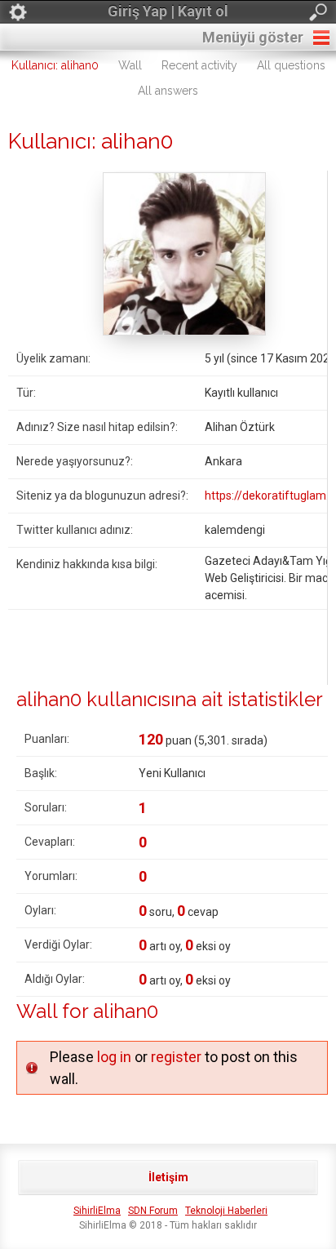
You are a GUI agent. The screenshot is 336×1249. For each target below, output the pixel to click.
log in (114, 1056)
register (176, 1056)
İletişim (168, 1177)
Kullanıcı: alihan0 (55, 65)
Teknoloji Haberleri (226, 1210)
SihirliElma (97, 1210)
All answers (168, 90)
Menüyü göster (252, 37)
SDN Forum (153, 1210)
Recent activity (199, 65)
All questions (291, 65)
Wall (130, 65)
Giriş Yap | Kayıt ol (168, 11)
